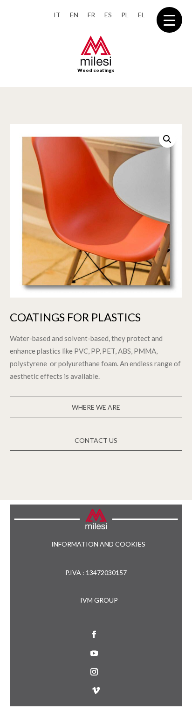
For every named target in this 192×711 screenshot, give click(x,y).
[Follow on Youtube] (94, 653)
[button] (167, 139)
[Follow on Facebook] (94, 634)
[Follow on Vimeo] (96, 690)
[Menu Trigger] (169, 20)
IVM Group (99, 600)
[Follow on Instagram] (94, 671)
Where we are (96, 407)
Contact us (96, 440)
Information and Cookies (98, 544)
